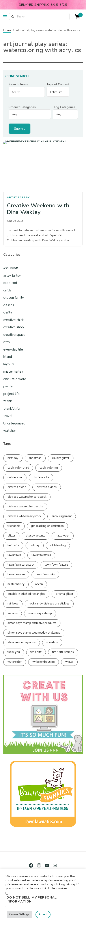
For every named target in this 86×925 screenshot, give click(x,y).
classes (8, 305)
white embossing (43, 662)
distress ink (14, 477)
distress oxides (47, 487)
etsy (6, 342)
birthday (12, 458)
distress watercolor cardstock (26, 497)
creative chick (13, 320)
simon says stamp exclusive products (31, 623)
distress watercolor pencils (25, 506)
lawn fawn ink (16, 574)
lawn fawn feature (56, 565)
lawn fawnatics (41, 555)
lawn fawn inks (45, 574)
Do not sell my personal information (32, 899)
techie (8, 401)
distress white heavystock (24, 516)
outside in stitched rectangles (26, 594)
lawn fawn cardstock (20, 565)
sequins (12, 613)
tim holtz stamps (63, 652)
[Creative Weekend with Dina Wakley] (43, 166)
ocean (39, 584)
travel (7, 416)
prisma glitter (64, 594)
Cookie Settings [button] (19, 914)
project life (11, 394)
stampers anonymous (21, 642)
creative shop (13, 327)
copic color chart (18, 468)
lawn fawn (14, 555)
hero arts (13, 545)
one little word (14, 379)
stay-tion (52, 642)
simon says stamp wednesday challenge (33, 633)
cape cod (10, 283)
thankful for (12, 408)
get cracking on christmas (47, 526)
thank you (13, 652)
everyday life (13, 349)
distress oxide (16, 487)
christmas (35, 458)
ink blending (58, 545)
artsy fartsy (18, 197)
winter (69, 662)
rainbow (12, 604)
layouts (9, 364)
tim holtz (36, 652)
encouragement (62, 516)
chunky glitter (60, 458)
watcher (9, 430)
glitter (11, 536)
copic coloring (48, 468)
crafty (7, 312)
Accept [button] (43, 914)
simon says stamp (40, 613)
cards (7, 290)
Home (7, 30)
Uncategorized (14, 423)
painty (8, 386)
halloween (62, 536)
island (7, 357)
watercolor (14, 662)
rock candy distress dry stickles (49, 604)
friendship (14, 526)
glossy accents (35, 536)
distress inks (41, 477)
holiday (34, 545)
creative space (14, 334)
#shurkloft (11, 268)
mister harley (13, 371)
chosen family (13, 297)
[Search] (12, 16)
